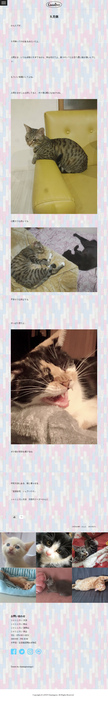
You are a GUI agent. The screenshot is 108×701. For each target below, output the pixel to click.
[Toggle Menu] (3, 2)
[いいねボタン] (14, 517)
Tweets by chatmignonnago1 (22, 667)
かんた (84, 526)
